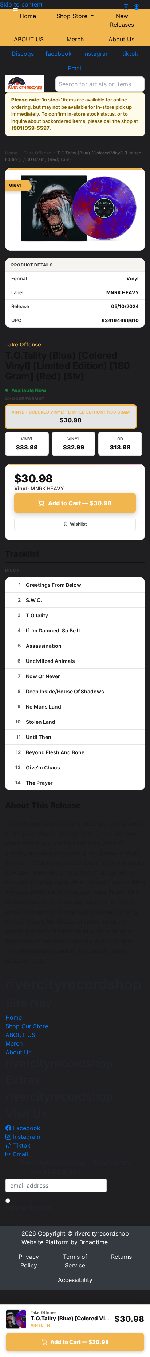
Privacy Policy (29, 1261)
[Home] (24, 83)
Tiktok (21, 1145)
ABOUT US (29, 39)
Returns (121, 1256)
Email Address (56, 1171)
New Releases (122, 20)
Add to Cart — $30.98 (80, 503)
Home (11, 152)
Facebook (25, 1128)
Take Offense (37, 152)
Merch (75, 39)
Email (19, 1154)
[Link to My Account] (136, 7)
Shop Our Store (26, 1026)
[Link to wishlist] (126, 7)
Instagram (25, 1136)
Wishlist (78, 524)
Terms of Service (75, 1261)
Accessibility (75, 1279)
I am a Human (28, 1207)
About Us (121, 39)
